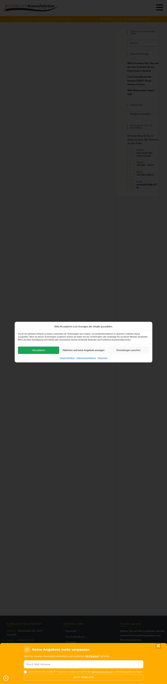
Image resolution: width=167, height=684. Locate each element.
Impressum (102, 358)
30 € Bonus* (92, 656)
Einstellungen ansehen (128, 350)
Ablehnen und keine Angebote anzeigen (83, 350)
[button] (158, 646)
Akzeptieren (38, 350)
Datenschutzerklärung (86, 358)
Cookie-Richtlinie (67, 358)
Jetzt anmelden (83, 677)
